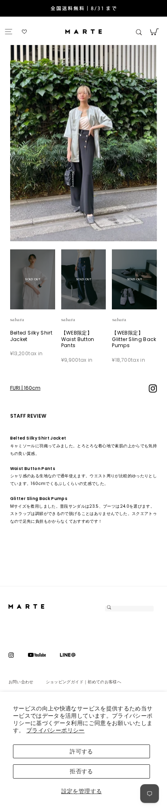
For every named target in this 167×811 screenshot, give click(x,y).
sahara (26, 320)
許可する (81, 751)
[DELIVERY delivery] (83, 9)
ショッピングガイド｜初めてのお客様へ (83, 682)
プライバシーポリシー (55, 730)
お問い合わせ (21, 682)
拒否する (81, 771)
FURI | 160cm (25, 387)
